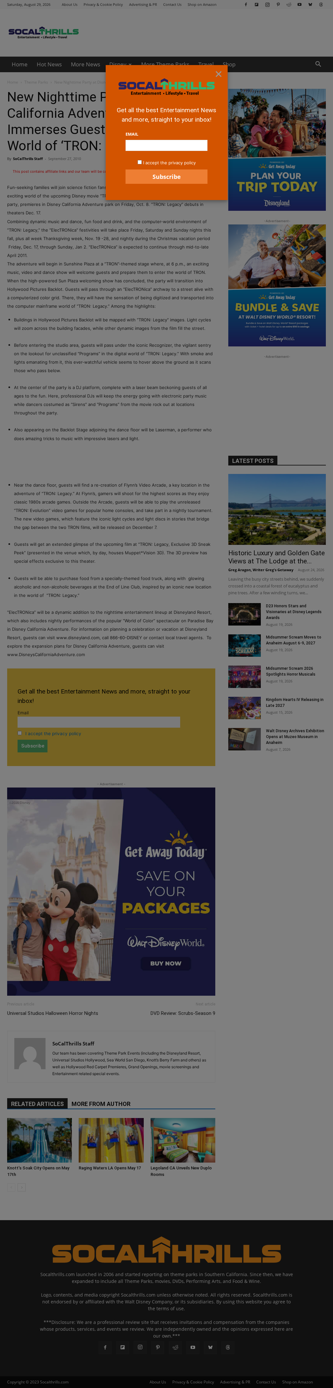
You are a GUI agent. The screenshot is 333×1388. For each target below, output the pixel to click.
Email (132, 134)
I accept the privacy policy (169, 162)
